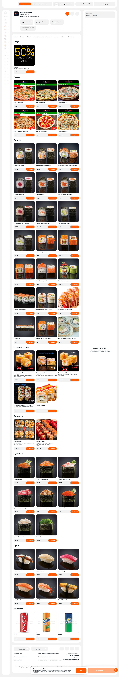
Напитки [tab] (70, 36)
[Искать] (50, 4)
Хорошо (81, 670)
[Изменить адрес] (113, 14)
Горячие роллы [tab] (38, 36)
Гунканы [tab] (56, 36)
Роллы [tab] (29, 36)
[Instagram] (77, 648)
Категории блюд (44, 657)
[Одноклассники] (72, 648)
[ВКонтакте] (62, 648)
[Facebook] (67, 648)
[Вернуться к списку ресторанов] (5, 12)
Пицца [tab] (22, 36)
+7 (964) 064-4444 (72, 655)
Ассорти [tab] (48, 36)
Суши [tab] (63, 36)
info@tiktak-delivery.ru (71, 659)
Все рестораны (25, 3)
